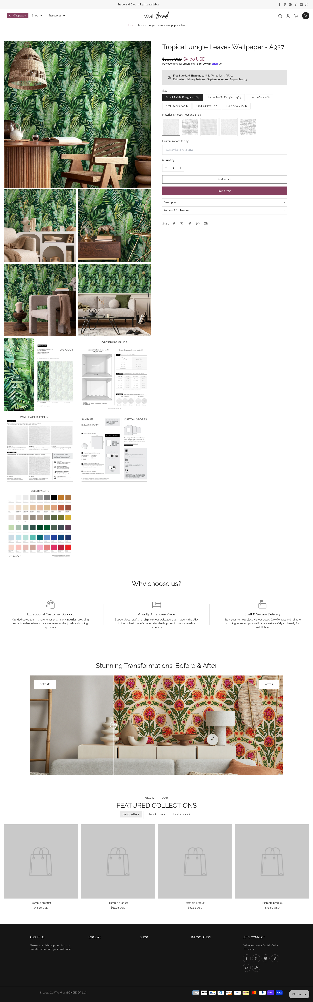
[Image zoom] (77, 114)
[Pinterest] (285, 4)
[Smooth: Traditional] (228, 126)
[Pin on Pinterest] (190, 224)
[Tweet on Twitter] (182, 224)
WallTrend (56, 992)
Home (130, 25)
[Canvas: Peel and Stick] (190, 126)
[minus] (166, 167)
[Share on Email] (206, 224)
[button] (224, 179)
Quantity (168, 160)
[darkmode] (305, 15)
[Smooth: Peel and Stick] (171, 126)
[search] (280, 15)
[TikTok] (296, 4)
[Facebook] (279, 4)
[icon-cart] (296, 15)
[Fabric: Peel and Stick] (209, 126)
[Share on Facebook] (174, 224)
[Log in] (288, 15)
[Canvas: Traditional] (247, 126)
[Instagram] (290, 4)
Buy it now (224, 190)
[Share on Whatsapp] (198, 224)
